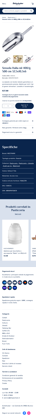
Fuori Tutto (6, 344)
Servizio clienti (7, 366)
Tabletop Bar (6, 328)
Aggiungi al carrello (24, 106)
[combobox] (18, 11)
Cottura (5, 323)
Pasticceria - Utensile (26, 163)
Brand (4, 341)
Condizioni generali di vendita (12, 375)
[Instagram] (28, 413)
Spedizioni (5, 358)
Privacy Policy (7, 381)
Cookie (4, 383)
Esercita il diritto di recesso (11, 363)
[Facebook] (24, 413)
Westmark (16, 166)
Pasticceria (14, 163)
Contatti (5, 356)
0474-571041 (8, 395)
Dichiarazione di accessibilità (12, 378)
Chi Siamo (5, 353)
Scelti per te (7, 166)
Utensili (4, 325)
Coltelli (4, 318)
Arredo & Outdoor (8, 336)
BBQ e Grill (6, 333)
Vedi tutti (18, 214)
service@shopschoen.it (12, 398)
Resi (3, 361)
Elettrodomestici (8, 338)
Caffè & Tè (6, 331)
